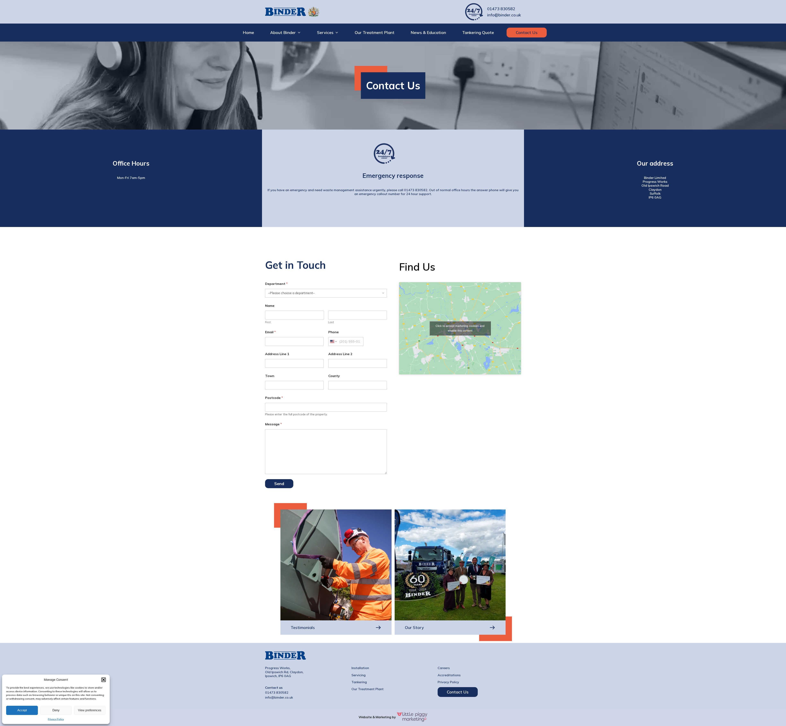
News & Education (428, 32)
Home (248, 32)
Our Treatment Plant (374, 32)
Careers (444, 668)
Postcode (274, 398)
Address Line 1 (277, 354)
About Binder (283, 32)
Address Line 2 (340, 354)
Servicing (358, 675)
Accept (22, 710)
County (334, 376)
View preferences (89, 710)
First (268, 322)
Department (276, 284)
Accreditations (449, 675)
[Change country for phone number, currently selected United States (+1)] (333, 341)
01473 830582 (501, 9)
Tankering (359, 682)
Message (273, 424)
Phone (333, 332)
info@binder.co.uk (504, 15)
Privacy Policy (56, 719)
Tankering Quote (478, 32)
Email (270, 332)
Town (269, 376)
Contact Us (527, 32)
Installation (360, 668)
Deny (56, 710)
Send (279, 483)
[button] (104, 680)
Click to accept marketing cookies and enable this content (460, 328)
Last (331, 322)
